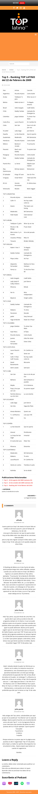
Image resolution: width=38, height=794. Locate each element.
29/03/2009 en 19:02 (19, 711)
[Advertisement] (19, 49)
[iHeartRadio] (11, 783)
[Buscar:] (19, 64)
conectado (20, 764)
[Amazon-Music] (29, 783)
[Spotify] (23, 783)
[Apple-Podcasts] (5, 783)
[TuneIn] (17, 783)
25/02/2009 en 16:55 (19, 522)
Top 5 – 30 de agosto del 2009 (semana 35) (18, 480)
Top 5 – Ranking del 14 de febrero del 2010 (18, 485)
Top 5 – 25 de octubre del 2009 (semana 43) (18, 483)
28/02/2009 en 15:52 (19, 563)
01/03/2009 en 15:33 (19, 662)
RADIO (22, 3)
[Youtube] (24, 8)
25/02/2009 (7, 85)
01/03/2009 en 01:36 (19, 612)
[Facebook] (14, 8)
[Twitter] (17, 8)
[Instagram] (20, 8)
